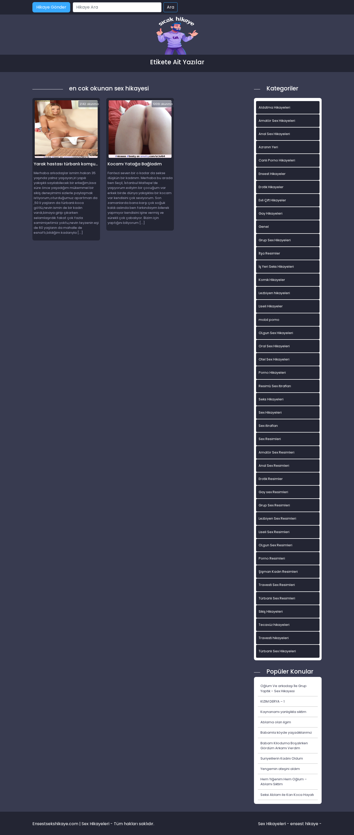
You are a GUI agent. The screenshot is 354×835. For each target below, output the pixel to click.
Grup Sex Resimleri (274, 505)
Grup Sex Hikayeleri (275, 240)
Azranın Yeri (268, 147)
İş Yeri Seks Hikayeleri (276, 266)
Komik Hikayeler (272, 280)
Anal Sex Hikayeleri (274, 134)
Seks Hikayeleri (271, 399)
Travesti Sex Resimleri (277, 585)
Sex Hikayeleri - (274, 824)
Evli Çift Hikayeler (272, 200)
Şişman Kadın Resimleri (278, 571)
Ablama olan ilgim (275, 722)
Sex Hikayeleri (270, 412)
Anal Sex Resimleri (274, 465)
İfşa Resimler (269, 253)
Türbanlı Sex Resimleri (277, 598)
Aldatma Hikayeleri (274, 107)
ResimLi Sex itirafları (275, 386)
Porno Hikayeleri (272, 372)
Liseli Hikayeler (271, 306)
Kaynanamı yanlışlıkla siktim (283, 712)
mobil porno (269, 319)
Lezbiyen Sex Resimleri (277, 518)
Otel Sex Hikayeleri (274, 359)
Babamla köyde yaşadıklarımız (286, 732)
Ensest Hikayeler (272, 174)
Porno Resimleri (272, 558)
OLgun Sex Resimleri (275, 545)
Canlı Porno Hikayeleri (277, 160)
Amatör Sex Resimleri (276, 452)
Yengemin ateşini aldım (280, 769)
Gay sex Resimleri (273, 492)
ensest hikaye (304, 824)
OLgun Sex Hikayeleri (276, 333)
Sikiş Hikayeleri (271, 611)
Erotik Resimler (271, 479)
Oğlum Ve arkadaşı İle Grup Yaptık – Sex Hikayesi (283, 688)
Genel (264, 226)
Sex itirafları (268, 425)
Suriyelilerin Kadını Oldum (281, 758)
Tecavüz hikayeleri (274, 624)
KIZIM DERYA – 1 (272, 701)
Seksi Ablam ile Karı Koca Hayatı (287, 794)
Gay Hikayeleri (270, 213)
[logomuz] (177, 36)
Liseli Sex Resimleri (274, 532)
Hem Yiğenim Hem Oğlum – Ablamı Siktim (283, 781)
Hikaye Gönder (51, 7)
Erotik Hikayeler (271, 187)
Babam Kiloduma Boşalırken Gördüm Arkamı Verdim (284, 745)
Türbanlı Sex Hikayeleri (277, 651)
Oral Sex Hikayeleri (274, 346)
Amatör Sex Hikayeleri (277, 120)
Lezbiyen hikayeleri (274, 293)
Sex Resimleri (270, 439)
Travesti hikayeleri (274, 638)
